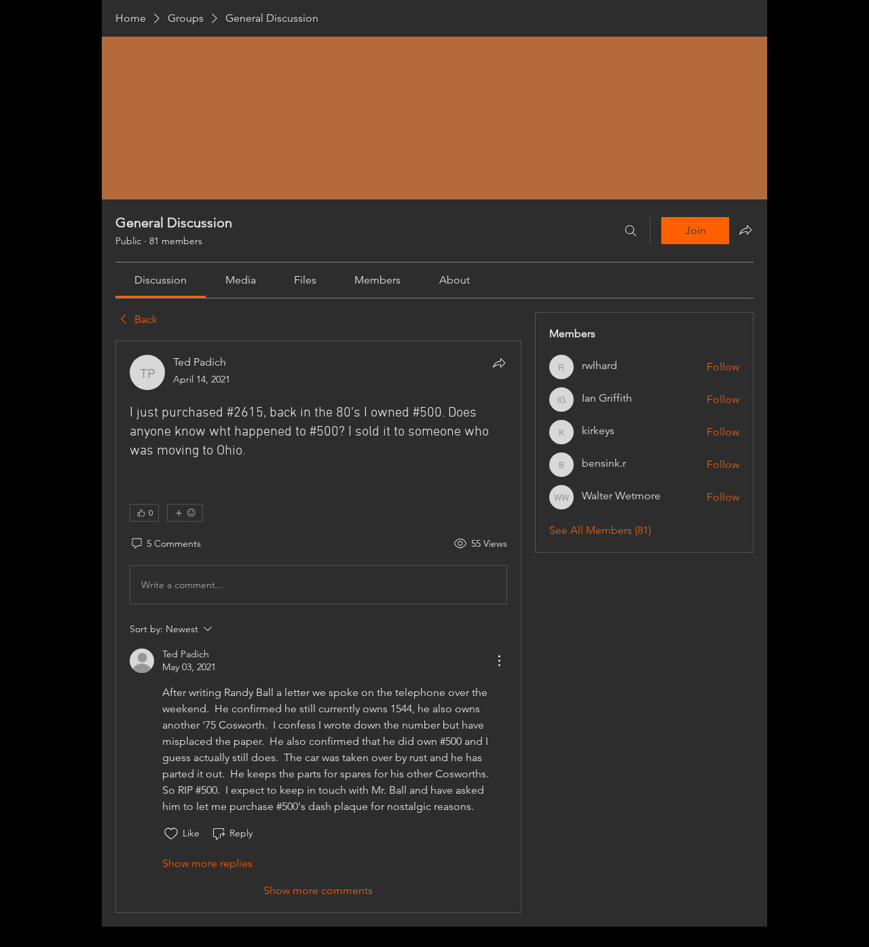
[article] (318, 626)
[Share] (499, 363)
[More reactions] (185, 513)
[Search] (631, 230)
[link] (160, 279)
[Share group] (745, 230)
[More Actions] (499, 661)
